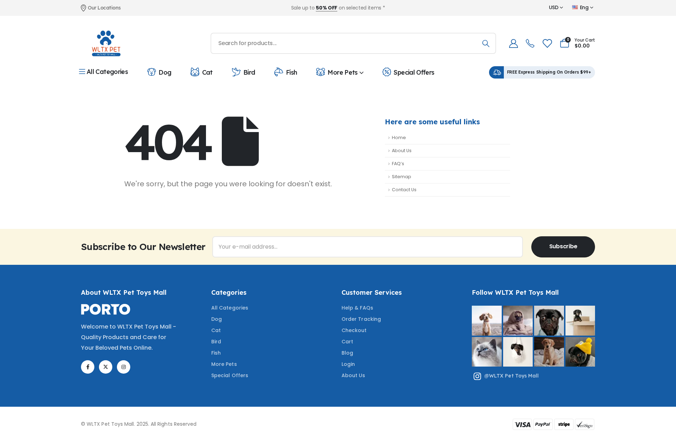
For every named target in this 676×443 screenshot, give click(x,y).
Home (399, 138)
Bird (249, 72)
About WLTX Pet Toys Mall (124, 292)
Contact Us (404, 190)
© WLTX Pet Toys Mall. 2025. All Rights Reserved (138, 424)
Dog (164, 72)
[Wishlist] (547, 43)
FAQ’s (398, 164)
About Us (402, 151)
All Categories (107, 72)
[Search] (485, 43)
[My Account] (513, 43)
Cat (207, 72)
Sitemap (401, 177)
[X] (105, 367)
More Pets (342, 72)
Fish (291, 72)
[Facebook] (87, 367)
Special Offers (414, 72)
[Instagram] (123, 367)
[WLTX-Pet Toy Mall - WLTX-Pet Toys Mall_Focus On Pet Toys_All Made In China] (105, 43)
